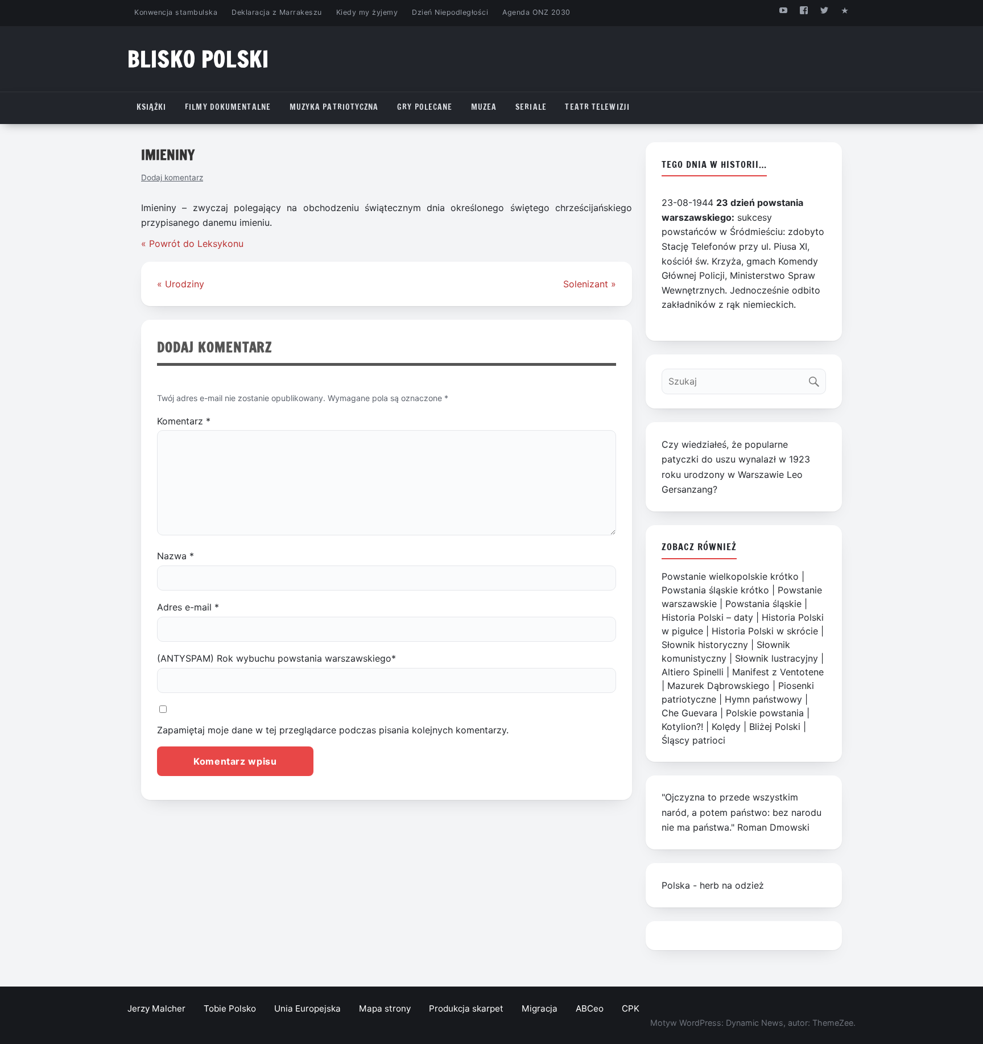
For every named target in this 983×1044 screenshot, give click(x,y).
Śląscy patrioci (693, 740)
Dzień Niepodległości (450, 12)
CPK (630, 1008)
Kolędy (726, 726)
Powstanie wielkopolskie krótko (730, 576)
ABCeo (590, 1008)
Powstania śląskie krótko (715, 590)
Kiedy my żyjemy (367, 12)
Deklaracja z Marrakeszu (276, 12)
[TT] (825, 10)
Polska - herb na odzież (713, 885)
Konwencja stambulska (175, 12)
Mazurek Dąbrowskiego (718, 685)
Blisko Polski (198, 59)
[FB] (803, 10)
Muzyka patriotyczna (334, 107)
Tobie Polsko (230, 1008)
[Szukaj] (816, 379)
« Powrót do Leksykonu (192, 243)
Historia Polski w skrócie (765, 631)
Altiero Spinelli (693, 672)
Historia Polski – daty (707, 617)
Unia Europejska (307, 1008)
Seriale (531, 107)
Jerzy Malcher (156, 1008)
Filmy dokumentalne (228, 107)
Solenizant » (589, 284)
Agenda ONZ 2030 (536, 12)
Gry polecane (424, 107)
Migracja (539, 1008)
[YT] (783, 10)
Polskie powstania (765, 713)
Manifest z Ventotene (778, 672)
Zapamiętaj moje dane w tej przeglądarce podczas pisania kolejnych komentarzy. (333, 730)
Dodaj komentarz (172, 177)
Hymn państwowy (763, 699)
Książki (152, 107)
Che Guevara (689, 713)
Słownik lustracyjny (776, 658)
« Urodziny (180, 284)
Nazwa (175, 556)
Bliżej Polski (774, 726)
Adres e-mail (188, 607)
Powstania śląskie (763, 603)
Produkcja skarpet (466, 1008)
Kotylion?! (682, 726)
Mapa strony (385, 1008)
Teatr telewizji (597, 107)
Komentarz (183, 421)
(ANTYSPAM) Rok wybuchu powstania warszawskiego (276, 658)
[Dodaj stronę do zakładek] (845, 10)
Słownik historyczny (705, 644)
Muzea (484, 107)
